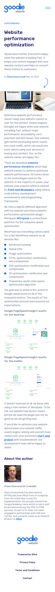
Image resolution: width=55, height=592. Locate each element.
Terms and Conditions (27, 570)
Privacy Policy (27, 562)
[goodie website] (14, 8)
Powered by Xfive (27, 554)
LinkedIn (31, 486)
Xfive (19, 519)
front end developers (21, 189)
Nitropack (23, 218)
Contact (27, 578)
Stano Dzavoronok (16, 77)
